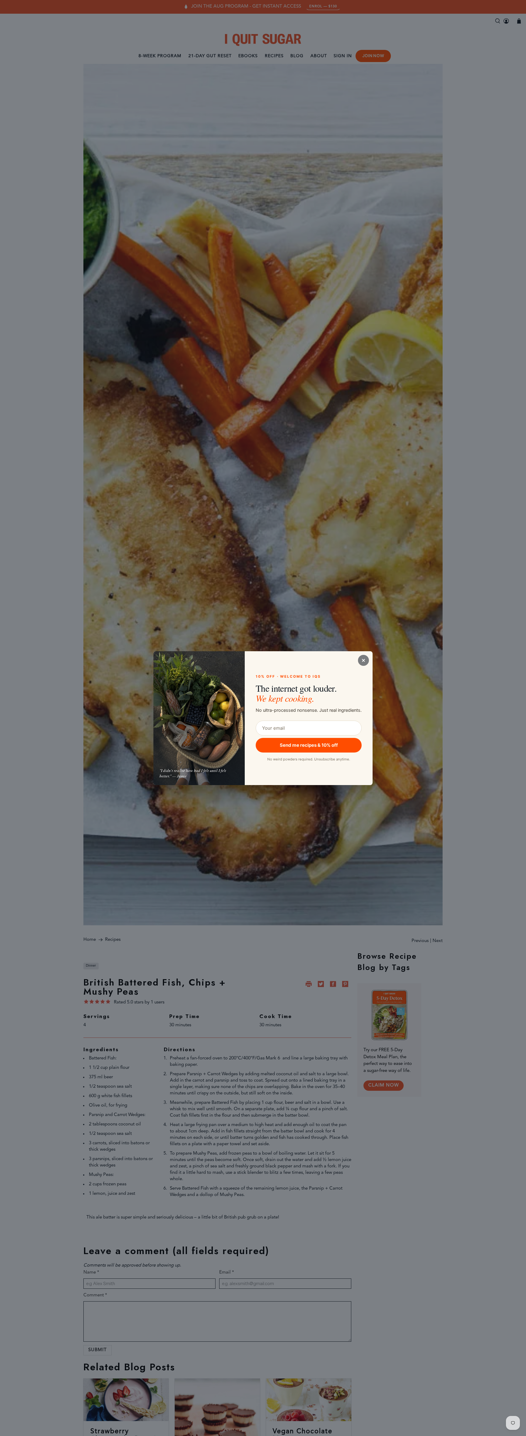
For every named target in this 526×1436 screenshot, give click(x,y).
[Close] (363, 660)
